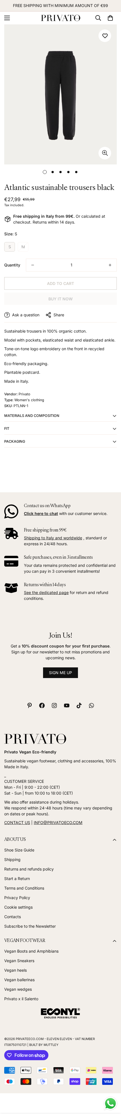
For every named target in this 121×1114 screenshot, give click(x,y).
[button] (110, 17)
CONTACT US (17, 822)
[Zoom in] (104, 153)
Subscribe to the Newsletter (30, 926)
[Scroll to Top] (110, 1084)
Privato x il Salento (21, 998)
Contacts (12, 916)
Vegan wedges (18, 989)
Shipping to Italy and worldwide (53, 537)
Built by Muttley (44, 1045)
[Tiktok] (79, 705)
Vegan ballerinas (19, 979)
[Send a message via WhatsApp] (110, 1103)
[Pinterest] (29, 705)
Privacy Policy (17, 897)
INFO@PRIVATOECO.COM (58, 822)
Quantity (12, 265)
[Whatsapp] (91, 705)
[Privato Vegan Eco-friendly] (60, 18)
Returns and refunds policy (29, 869)
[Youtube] (67, 705)
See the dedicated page (46, 592)
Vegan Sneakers (19, 960)
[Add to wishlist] (104, 35)
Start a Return (17, 878)
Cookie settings (18, 907)
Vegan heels (15, 970)
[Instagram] (54, 705)
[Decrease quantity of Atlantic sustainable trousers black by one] (32, 265)
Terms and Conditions (24, 888)
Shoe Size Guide (19, 850)
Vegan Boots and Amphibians (31, 951)
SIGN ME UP (60, 672)
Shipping (12, 859)
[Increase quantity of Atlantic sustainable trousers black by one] (110, 265)
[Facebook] (42, 705)
